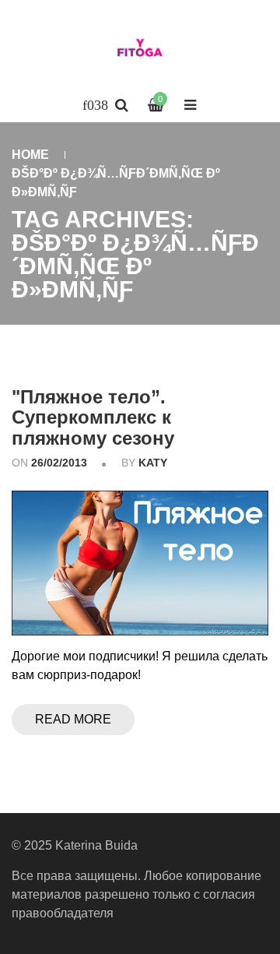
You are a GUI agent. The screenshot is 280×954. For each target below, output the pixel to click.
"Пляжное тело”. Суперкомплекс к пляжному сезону (93, 417)
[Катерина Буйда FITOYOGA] (140, 50)
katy (152, 462)
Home (30, 154)
